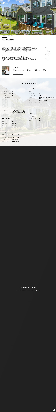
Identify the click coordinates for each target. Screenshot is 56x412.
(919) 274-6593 (29, 70)
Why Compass (44, 3)
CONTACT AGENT (18, 73)
